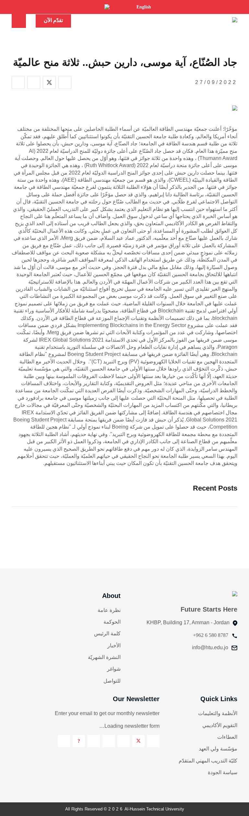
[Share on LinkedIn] (33, 82)
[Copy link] (18, 82)
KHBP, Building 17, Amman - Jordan (188, 622)
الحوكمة (112, 622)
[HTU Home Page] (222, 20)
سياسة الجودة (222, 772)
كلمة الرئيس (107, 633)
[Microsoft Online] (64, 741)
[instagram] (123, 741)
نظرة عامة (109, 610)
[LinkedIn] (108, 741)
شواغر (114, 669)
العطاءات (227, 737)
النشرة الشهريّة (104, 657)
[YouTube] (94, 741)
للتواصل (112, 681)
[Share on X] (49, 82)
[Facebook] (153, 741)
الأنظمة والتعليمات (217, 713)
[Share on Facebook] (64, 82)
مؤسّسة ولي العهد (218, 748)
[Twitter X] (138, 741)
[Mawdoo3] (79, 741)
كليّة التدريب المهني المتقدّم (208, 760)
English (143, 7)
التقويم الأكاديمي (219, 725)
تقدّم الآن (53, 20)
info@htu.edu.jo (210, 647)
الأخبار (114, 645)
